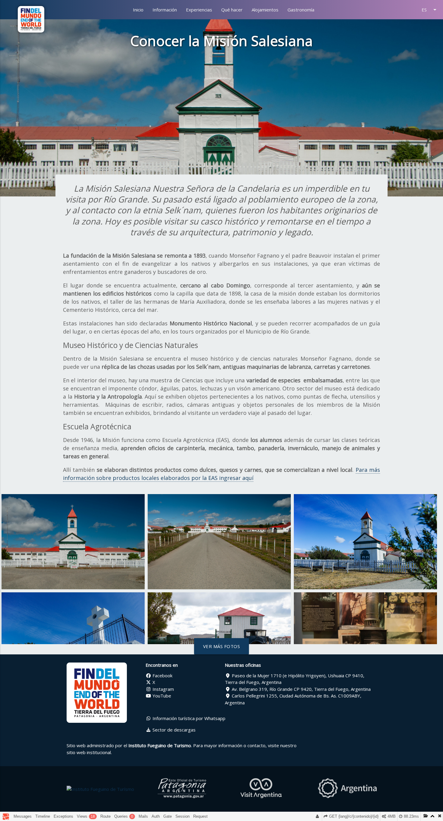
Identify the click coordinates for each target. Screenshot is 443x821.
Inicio (138, 10)
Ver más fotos (221, 646)
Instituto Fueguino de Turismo (159, 745)
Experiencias (199, 10)
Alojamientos (265, 10)
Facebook (161, 675)
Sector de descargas (173, 730)
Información (164, 10)
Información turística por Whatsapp (188, 718)
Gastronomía (300, 10)
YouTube (161, 696)
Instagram (162, 689)
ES (430, 9)
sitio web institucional (89, 752)
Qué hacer (232, 10)
